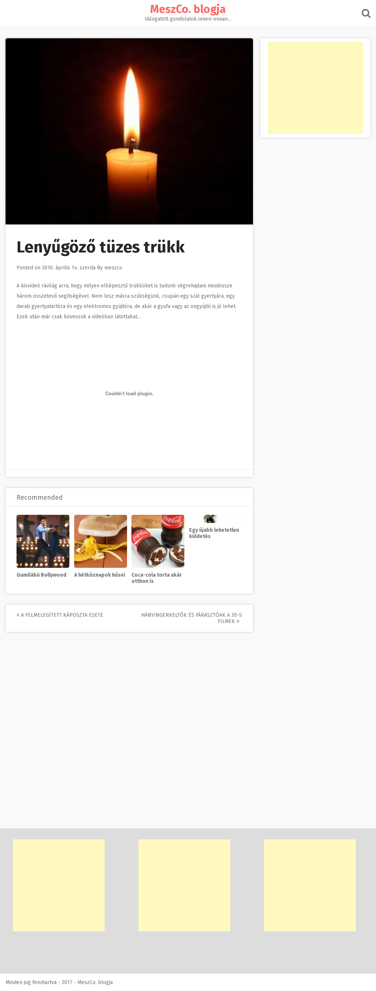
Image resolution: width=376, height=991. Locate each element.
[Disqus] (129, 735)
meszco (113, 268)
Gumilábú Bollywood (41, 575)
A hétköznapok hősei (99, 575)
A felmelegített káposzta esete (61, 615)
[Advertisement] (315, 88)
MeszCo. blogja (188, 9)
